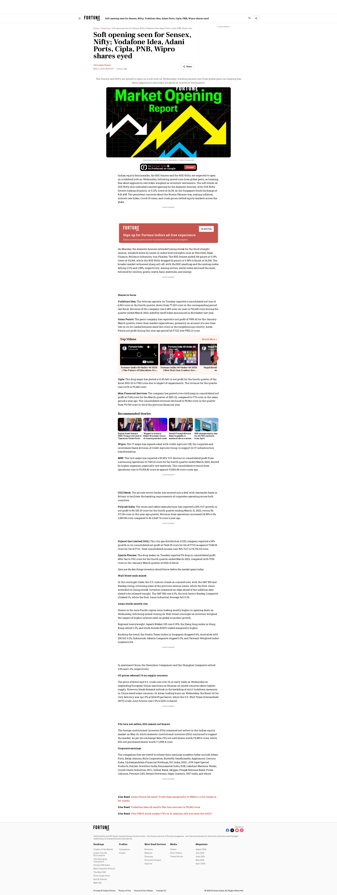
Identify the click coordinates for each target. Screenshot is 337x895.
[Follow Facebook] (227, 830)
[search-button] (249, 18)
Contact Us (161, 890)
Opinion (148, 863)
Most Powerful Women (104, 868)
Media (173, 844)
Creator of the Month (103, 849)
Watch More (208, 339)
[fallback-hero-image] (130, 424)
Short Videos (176, 853)
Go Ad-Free (206, 229)
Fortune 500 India (101, 865)
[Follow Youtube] (237, 830)
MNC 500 (97, 883)
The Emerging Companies (100, 860)
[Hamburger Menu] (79, 18)
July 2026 (200, 853)
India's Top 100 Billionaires (100, 854)
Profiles (123, 844)
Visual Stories (176, 856)
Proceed (190, 167)
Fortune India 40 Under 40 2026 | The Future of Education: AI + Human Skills (139, 370)
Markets (148, 853)
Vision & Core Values (143, 890)
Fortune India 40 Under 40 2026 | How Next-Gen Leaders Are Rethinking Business (179, 370)
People (122, 853)
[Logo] (92, 18)
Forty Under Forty (101, 875)
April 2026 (200, 863)
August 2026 (201, 849)
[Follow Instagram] (242, 830)
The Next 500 (99, 872)
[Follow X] (232, 830)
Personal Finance (153, 860)
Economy (149, 856)
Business (149, 849)
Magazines (202, 844)
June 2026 (200, 856)
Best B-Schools (100, 879)
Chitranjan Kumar (102, 65)
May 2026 (200, 860)
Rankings (98, 844)
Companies (124, 849)
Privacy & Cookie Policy (104, 890)
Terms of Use (124, 890)
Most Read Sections (155, 844)
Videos (173, 849)
